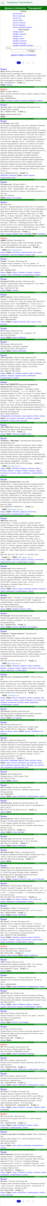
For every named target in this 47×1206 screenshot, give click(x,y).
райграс (4, 375)
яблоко (36, 416)
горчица (24, 100)
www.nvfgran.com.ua (15, 509)
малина (33, 760)
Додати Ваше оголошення (23, 54)
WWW (4, 250)
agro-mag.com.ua (14, 663)
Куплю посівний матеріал (22, 27)
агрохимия (5, 760)
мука (28, 321)
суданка (17, 100)
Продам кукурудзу (19, 43)
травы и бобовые (18, 272)
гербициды (13, 760)
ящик (24, 416)
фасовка (4, 324)
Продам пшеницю (19, 34)
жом (33, 254)
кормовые (42, 233)
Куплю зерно (17, 13)
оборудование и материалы (11, 416)
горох (8, 762)
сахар (33, 321)
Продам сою (17, 36)
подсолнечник (6, 177)
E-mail (19, 82)
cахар (29, 609)
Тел (2, 82)
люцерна (9, 100)
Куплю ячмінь (18, 20)
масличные (16, 252)
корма (39, 252)
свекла (14, 588)
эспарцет (29, 272)
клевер (25, 470)
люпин (39, 700)
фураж (15, 233)
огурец (39, 762)
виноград (13, 175)
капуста (9, 197)
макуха (28, 254)
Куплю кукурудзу (19, 25)
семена (9, 85)
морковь (15, 290)
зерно (25, 175)
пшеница (30, 468)
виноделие (5, 420)
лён (44, 700)
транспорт (20, 418)
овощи (18, 197)
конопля (41, 765)
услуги (38, 321)
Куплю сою (17, 18)
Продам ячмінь (18, 38)
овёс (42, 697)
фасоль (15, 697)
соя (35, 700)
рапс (14, 177)
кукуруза (31, 175)
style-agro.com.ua (14, 466)
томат (3, 765)
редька (25, 373)
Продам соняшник (20, 41)
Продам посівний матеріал (23, 45)
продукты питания (19, 321)
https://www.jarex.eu (15, 250)
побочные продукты (17, 254)
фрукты (30, 416)
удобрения (5, 175)
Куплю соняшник (19, 22)
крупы (21, 233)
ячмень (16, 700)
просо (3, 700)
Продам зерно (18, 31)
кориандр (27, 233)
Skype (3, 114)
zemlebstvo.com (13, 695)
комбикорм (32, 100)
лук (14, 197)
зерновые (29, 418)
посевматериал (28, 274)
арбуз (27, 760)
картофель (23, 627)
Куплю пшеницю (19, 16)
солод (12, 420)
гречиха (30, 697)
